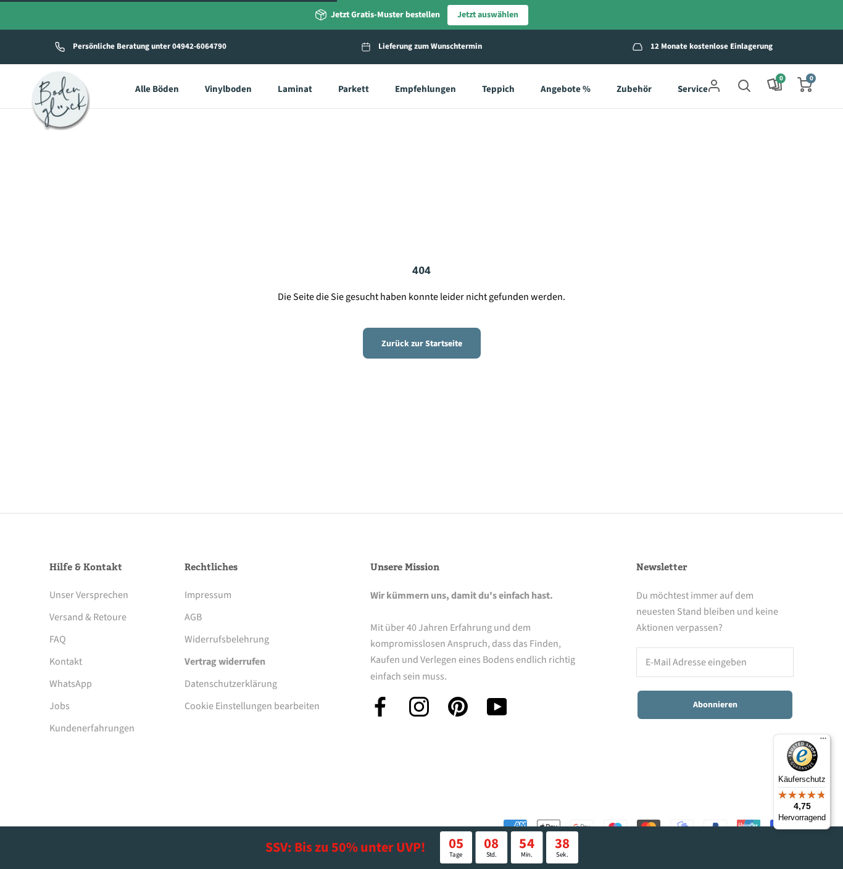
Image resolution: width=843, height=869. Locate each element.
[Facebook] (380, 707)
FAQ (57, 639)
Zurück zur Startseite (421, 344)
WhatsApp (70, 684)
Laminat (295, 89)
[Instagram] (419, 707)
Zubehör (634, 89)
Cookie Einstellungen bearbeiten (252, 706)
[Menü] (823, 741)
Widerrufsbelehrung (227, 639)
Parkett (353, 89)
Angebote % (566, 89)
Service (693, 89)
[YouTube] (497, 707)
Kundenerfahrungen (92, 728)
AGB (193, 617)
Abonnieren (715, 705)
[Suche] (744, 84)
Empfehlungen (425, 89)
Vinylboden (228, 89)
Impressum (208, 595)
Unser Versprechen (88, 595)
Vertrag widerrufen (225, 661)
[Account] (714, 84)
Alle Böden (157, 89)
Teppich (498, 89)
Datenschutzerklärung (231, 684)
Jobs (59, 706)
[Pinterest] (458, 707)
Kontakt (65, 661)
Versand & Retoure (88, 617)
